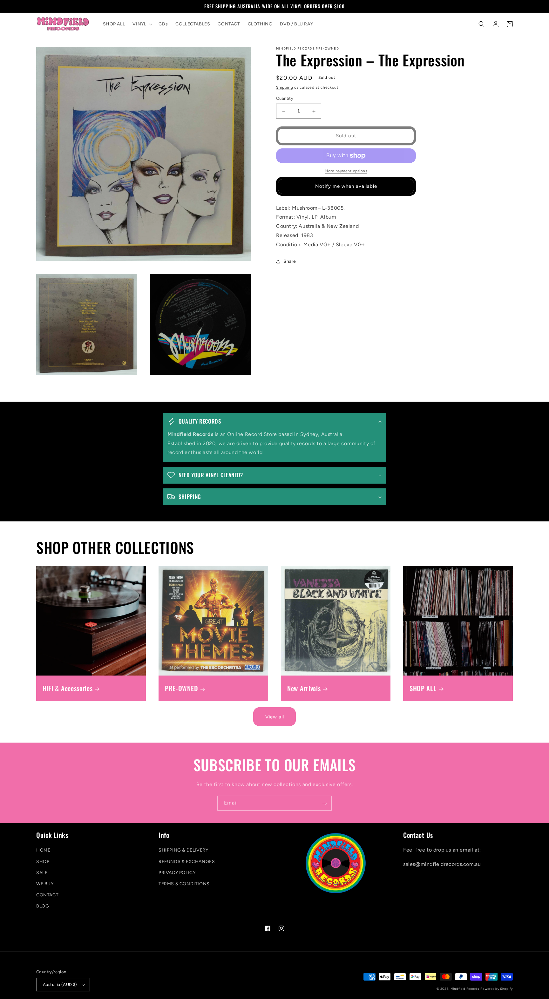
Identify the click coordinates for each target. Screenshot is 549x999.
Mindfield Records (465, 989)
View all (274, 717)
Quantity (284, 98)
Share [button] (289, 261)
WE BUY (45, 884)
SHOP (42, 861)
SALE (41, 872)
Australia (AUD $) (60, 984)
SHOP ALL (423, 688)
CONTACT (47, 895)
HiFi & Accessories (67, 688)
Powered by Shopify (496, 989)
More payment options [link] (346, 171)
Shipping (284, 87)
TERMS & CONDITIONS (184, 884)
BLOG (42, 906)
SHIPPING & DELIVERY (183, 850)
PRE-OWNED (181, 688)
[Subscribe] (324, 803)
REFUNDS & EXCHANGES (187, 861)
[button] (142, 24)
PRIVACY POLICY (177, 872)
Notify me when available (346, 186)
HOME (43, 850)
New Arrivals (304, 688)
